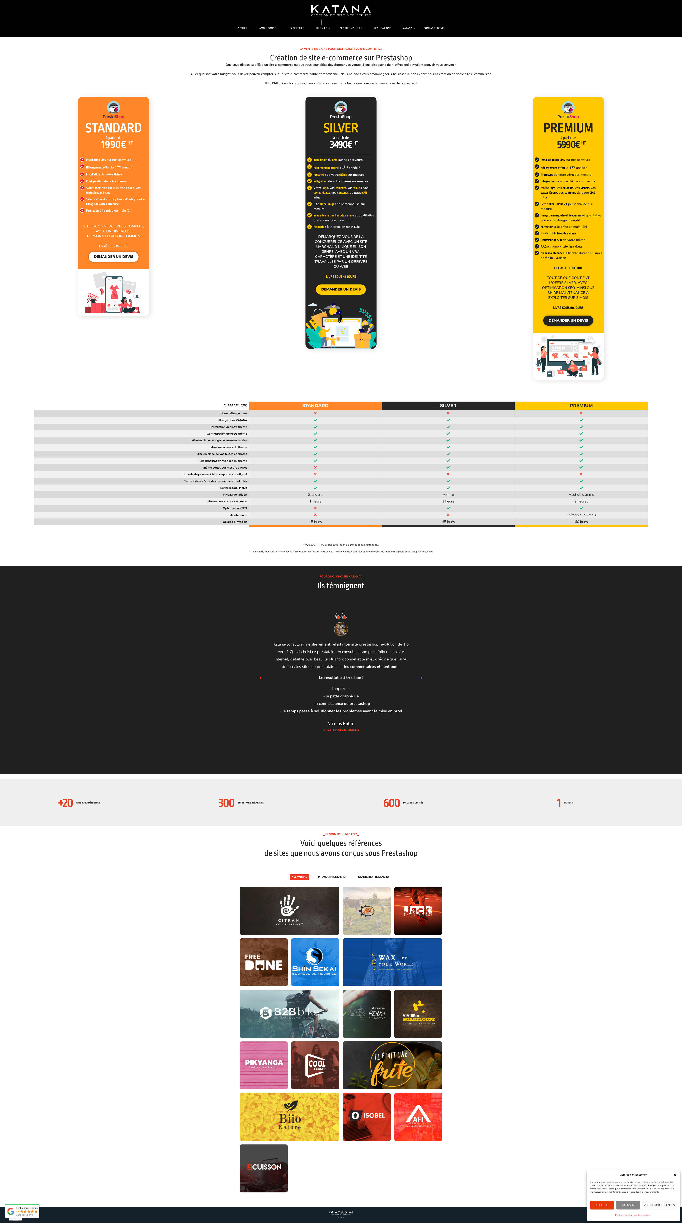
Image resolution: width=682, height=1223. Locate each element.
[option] (341, 670)
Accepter (602, 1205)
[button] (675, 1174)
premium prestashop (332, 877)
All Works (299, 877)
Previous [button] (264, 678)
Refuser (628, 1205)
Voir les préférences (659, 1205)
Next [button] (417, 678)
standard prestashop (374, 877)
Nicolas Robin (341, 724)
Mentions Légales (623, 1215)
